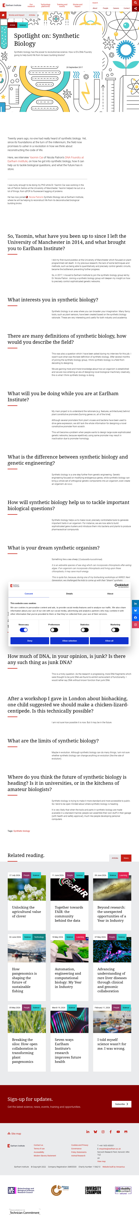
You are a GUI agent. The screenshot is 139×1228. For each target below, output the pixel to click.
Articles (32, 15)
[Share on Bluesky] (135, 610)
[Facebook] (110, 1132)
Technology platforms (45, 5)
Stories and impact (77, 5)
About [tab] (110, 593)
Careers (116, 8)
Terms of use (39, 1149)
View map (101, 1161)
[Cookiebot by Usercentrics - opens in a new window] (117, 586)
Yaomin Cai (36, 157)
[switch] (54, 630)
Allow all (109, 641)
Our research (31, 5)
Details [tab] (69, 593)
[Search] (135, 3)
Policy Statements (78, 1152)
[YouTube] (118, 1132)
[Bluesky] (95, 1132)
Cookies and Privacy (79, 1145)
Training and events (62, 5)
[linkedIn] (88, 1132)
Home (3, 15)
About (95, 8)
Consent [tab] (29, 593)
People (105, 8)
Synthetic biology (21, 831)
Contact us (38, 1145)
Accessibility (39, 1152)
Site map (16, 1133)
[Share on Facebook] (135, 617)
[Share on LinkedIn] (135, 603)
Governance (76, 1149)
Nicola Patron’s (36, 197)
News (126, 858)
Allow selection (69, 641)
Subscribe (120, 1104)
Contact (127, 8)
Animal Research (78, 1156)
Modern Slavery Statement (45, 1156)
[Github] (126, 1132)
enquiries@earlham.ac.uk (110, 1149)
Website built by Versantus (113, 1167)
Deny (29, 641)
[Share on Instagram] (135, 624)
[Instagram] (103, 1132)
